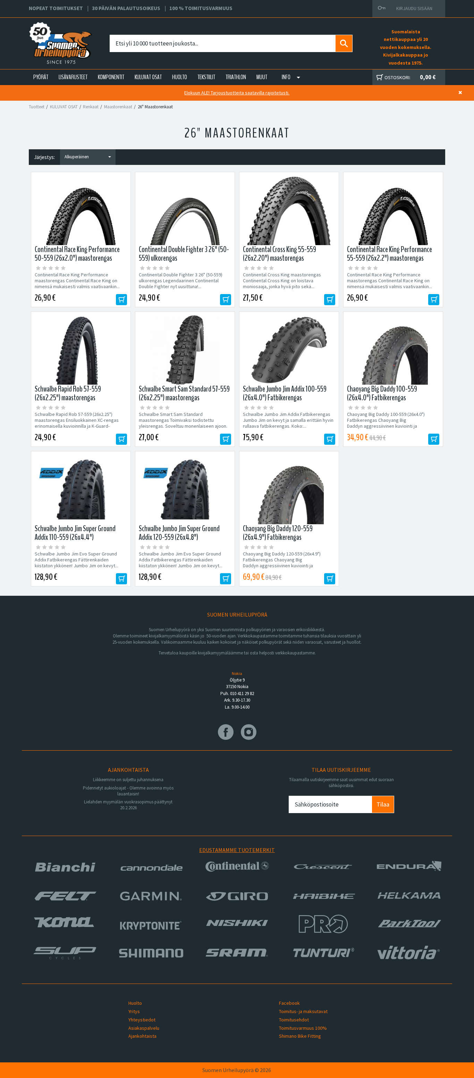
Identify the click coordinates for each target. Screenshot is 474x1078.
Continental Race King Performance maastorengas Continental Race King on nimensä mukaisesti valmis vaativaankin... (77, 281)
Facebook (289, 1003)
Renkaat (91, 107)
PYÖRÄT (40, 77)
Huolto (135, 1003)
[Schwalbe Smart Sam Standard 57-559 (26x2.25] (185, 350)
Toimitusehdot (294, 1020)
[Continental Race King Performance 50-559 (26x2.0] (81, 210)
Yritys (134, 1011)
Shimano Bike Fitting (300, 1036)
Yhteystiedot (141, 1020)
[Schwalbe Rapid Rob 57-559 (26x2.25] (81, 350)
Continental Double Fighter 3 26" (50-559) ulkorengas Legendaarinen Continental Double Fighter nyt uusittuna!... (180, 281)
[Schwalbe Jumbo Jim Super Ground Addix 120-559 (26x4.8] (185, 489)
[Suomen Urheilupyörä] (45, 35)
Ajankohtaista (142, 1036)
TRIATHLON (236, 77)
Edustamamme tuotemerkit (237, 849)
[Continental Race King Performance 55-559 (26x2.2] (393, 210)
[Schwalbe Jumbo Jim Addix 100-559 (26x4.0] (289, 350)
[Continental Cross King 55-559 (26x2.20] (289, 210)
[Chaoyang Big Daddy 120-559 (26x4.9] (289, 489)
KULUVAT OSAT (148, 77)
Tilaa (382, 804)
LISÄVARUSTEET (73, 77)
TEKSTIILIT (206, 77)
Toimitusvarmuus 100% (303, 1028)
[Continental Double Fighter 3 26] (185, 210)
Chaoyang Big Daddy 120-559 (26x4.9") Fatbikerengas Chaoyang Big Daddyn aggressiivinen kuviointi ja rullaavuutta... (282, 563)
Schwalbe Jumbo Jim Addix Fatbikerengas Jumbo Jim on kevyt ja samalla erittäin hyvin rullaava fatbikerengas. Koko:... (288, 420)
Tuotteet (36, 107)
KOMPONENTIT (111, 77)
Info (286, 77)
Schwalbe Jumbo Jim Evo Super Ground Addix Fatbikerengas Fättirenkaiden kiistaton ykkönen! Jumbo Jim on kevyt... (76, 560)
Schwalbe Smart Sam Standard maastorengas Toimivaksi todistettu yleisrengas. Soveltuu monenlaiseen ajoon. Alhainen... (183, 423)
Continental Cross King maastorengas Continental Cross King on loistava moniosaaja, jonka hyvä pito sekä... (282, 281)
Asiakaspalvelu (143, 1028)
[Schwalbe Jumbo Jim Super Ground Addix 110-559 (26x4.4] (81, 489)
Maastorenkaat (118, 107)
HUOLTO (179, 77)
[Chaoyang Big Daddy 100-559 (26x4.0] (393, 350)
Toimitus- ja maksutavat (303, 1011)
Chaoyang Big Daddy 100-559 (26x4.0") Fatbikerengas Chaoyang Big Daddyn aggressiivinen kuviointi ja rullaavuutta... (386, 423)
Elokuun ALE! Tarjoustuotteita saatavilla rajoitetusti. (236, 93)
